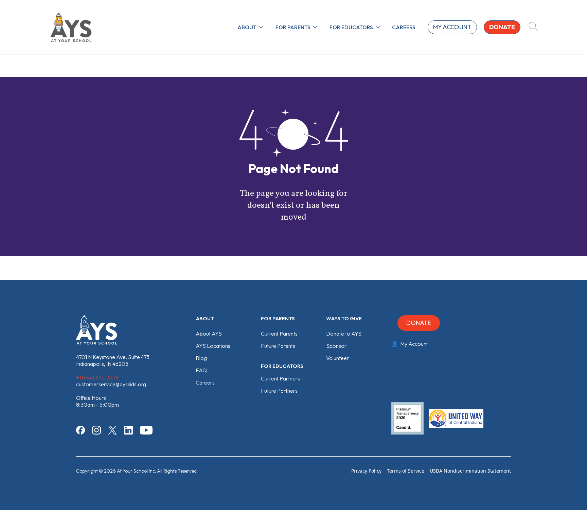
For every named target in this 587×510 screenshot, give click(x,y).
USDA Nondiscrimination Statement (470, 471)
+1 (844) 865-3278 (97, 377)
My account (452, 27)
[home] (71, 27)
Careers (403, 27)
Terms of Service (405, 471)
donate (502, 27)
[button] (251, 27)
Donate (418, 323)
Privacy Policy (366, 471)
